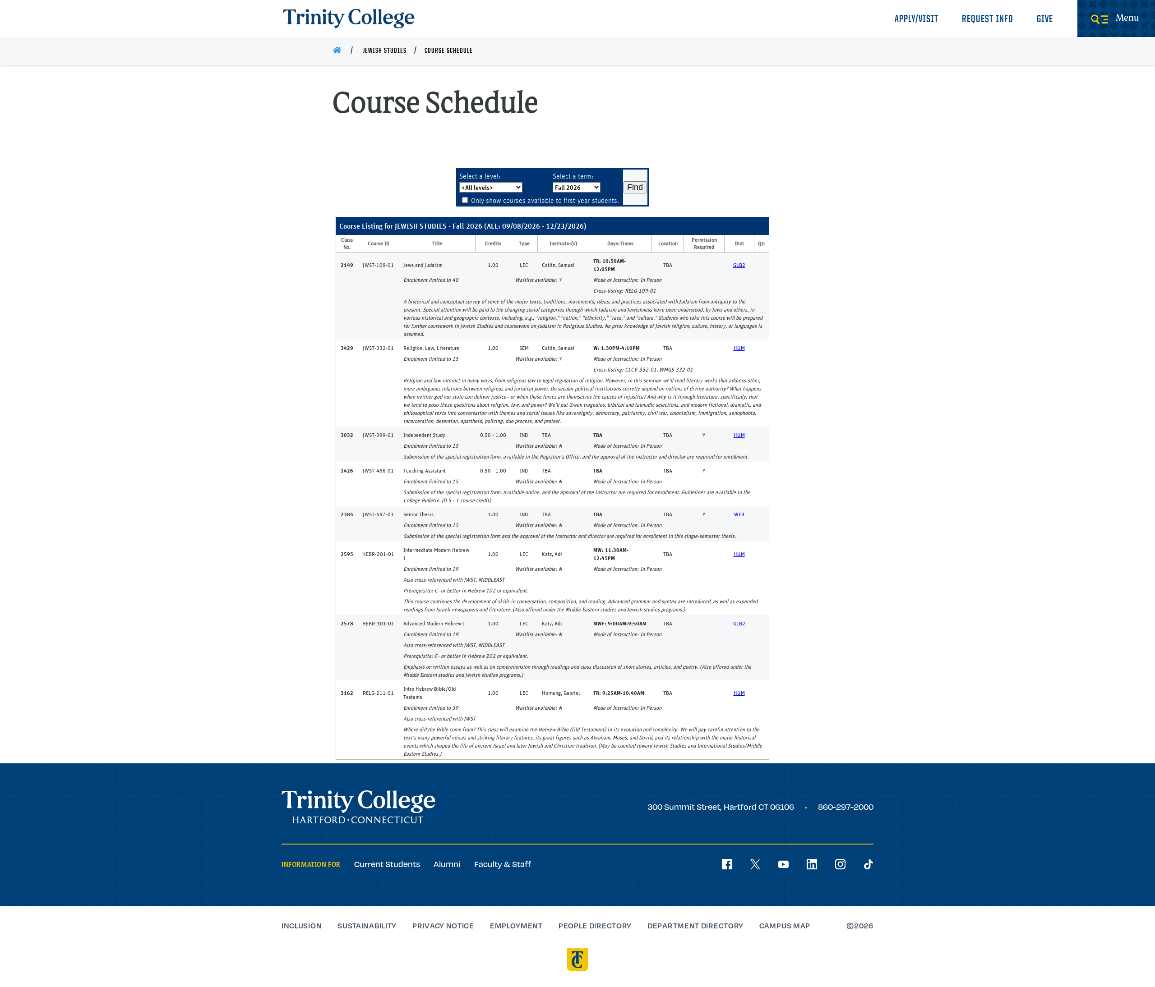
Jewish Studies (385, 51)
